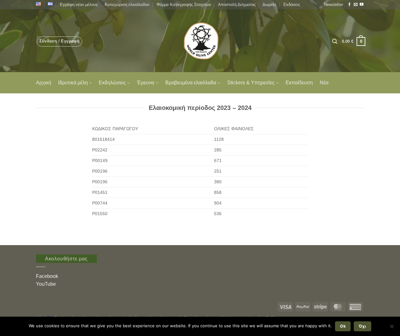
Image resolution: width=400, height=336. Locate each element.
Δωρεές (269, 4)
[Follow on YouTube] (361, 4)
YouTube (46, 284)
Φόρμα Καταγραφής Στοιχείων (184, 4)
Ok (343, 326)
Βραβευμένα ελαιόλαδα (190, 82)
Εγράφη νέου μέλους (79, 4)
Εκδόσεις (291, 4)
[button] (333, 4)
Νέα (324, 82)
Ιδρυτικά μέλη (73, 82)
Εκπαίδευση (299, 82)
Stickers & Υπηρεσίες (251, 82)
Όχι (362, 326)
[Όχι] (391, 328)
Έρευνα (145, 82)
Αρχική (43, 82)
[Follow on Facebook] (349, 4)
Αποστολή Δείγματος (237, 4)
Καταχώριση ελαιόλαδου (127, 4)
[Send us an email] (356, 4)
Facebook (47, 276)
